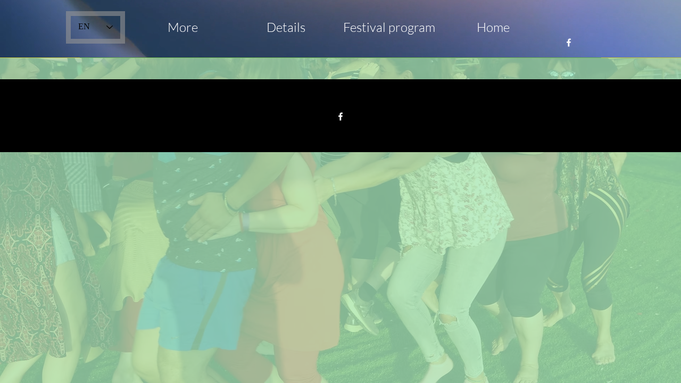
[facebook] (568, 42)
